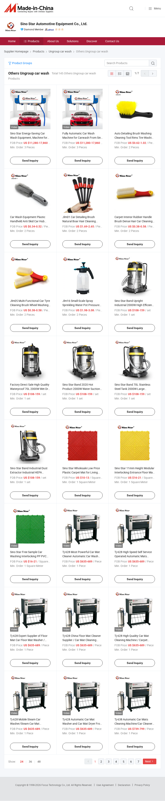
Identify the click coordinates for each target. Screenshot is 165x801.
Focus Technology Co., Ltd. (56, 785)
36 (30, 761)
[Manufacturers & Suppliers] (29, 8)
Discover (92, 41)
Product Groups (21, 63)
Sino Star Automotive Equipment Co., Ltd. (53, 24)
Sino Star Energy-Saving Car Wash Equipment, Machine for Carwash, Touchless (28, 137)
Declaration (124, 785)
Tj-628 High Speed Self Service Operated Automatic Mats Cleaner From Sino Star (133, 556)
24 (21, 761)
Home (11, 41)
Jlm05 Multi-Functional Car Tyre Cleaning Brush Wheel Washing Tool (30, 305)
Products (33, 41)
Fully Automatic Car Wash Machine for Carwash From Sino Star (82, 137)
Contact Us (112, 41)
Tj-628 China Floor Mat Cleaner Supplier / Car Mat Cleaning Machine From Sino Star (81, 640)
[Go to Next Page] (153, 73)
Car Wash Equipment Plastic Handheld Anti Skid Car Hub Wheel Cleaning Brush (27, 221)
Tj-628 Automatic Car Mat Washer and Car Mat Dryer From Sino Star (82, 723)
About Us (53, 41)
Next (148, 761)
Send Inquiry (30, 160)
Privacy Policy (142, 785)
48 (39, 761)
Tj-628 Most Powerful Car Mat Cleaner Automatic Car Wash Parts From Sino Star (81, 556)
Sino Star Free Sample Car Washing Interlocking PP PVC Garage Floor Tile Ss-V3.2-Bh (28, 556)
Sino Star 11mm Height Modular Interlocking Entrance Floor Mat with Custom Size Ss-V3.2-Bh (134, 472)
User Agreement (105, 785)
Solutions (72, 41)
